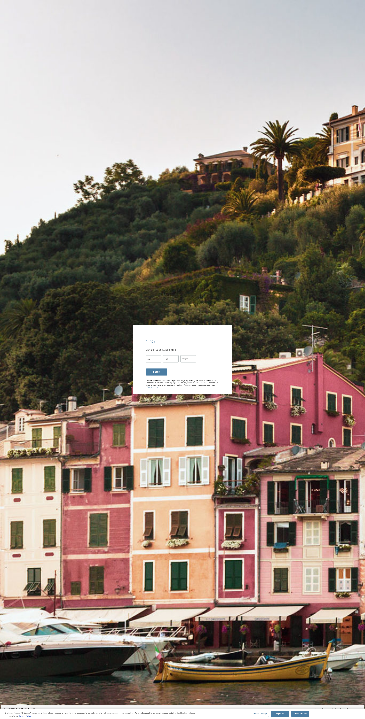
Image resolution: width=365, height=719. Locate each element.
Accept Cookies (300, 713)
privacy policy (152, 387)
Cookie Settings (260, 713)
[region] (182, 714)
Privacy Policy (25, 716)
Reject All (280, 713)
